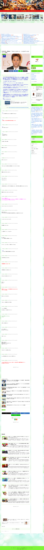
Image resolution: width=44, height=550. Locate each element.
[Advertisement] (22, 28)
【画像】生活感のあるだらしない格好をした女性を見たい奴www (30, 38)
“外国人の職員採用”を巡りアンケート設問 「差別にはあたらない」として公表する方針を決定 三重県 (36, 120)
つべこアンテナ (33, 75)
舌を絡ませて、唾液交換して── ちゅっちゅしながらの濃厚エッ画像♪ (30, 42)
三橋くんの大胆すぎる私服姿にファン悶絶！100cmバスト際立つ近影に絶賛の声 (31, 40)
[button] (42, 18)
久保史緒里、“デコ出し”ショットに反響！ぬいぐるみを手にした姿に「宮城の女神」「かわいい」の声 (33, 41)
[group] (5, 18)
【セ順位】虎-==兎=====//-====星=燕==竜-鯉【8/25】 (29, 35)
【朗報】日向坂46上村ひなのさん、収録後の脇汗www (29, 39)
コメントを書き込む (16, 528)
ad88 (36, 116)
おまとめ (32, 74)
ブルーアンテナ (33, 76)
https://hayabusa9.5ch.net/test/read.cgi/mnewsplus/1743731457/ (19, 107)
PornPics (32, 122)
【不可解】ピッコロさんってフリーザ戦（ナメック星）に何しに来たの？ (8, 38)
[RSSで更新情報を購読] (16, 419)
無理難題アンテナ (34, 79)
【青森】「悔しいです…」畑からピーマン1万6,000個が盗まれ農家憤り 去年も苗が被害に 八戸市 (37, 125)
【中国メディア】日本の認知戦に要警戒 (27, 37)
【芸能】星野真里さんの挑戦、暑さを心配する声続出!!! (29, 43)
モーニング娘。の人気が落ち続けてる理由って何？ (6, 35)
